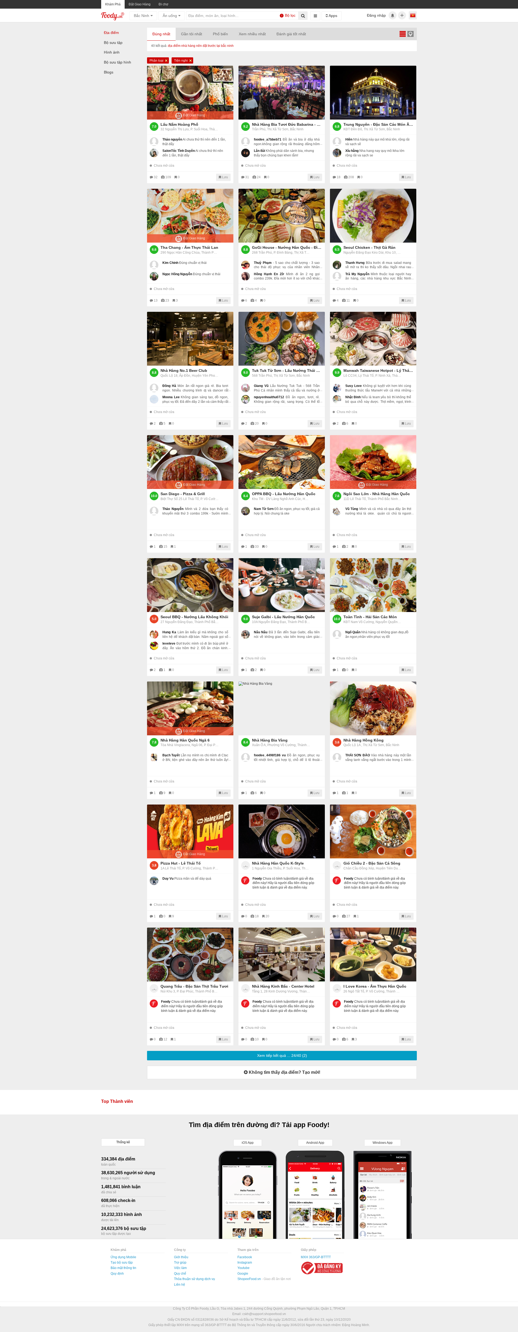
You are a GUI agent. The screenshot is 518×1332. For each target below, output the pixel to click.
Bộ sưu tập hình (117, 62)
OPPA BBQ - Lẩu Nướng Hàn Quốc (283, 494)
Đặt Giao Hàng (140, 4)
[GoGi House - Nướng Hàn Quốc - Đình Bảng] (281, 216)
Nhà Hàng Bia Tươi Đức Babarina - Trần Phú (287, 124)
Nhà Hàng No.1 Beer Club (184, 370)
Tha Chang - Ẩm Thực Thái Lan (189, 247)
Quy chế (180, 1273)
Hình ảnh (112, 52)
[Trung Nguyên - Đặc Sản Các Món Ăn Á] (373, 93)
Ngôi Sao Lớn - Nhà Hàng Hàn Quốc (376, 494)
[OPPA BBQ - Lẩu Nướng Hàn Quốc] (281, 462)
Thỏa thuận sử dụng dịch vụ (194, 1279)
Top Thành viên (117, 1101)
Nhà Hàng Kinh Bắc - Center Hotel (283, 986)
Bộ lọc (288, 15)
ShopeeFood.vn (249, 1279)
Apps (332, 15)
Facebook (244, 1257)
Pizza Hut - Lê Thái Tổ (181, 863)
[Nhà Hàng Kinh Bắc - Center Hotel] (281, 954)
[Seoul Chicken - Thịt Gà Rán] (373, 216)
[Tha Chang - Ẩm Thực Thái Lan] (190, 216)
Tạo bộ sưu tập (122, 1262)
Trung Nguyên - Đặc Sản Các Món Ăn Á (378, 124)
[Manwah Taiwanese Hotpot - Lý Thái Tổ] (373, 339)
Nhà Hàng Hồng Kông (363, 740)
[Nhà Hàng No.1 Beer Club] (190, 339)
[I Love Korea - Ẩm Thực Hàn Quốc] (373, 954)
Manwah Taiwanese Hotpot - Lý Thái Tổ (378, 370)
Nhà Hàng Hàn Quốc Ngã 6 (185, 740)
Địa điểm (111, 32)
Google (242, 1273)
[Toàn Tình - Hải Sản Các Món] (373, 585)
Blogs (108, 72)
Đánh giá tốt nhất (291, 34)
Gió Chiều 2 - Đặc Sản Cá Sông (371, 863)
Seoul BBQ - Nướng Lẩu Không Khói (194, 617)
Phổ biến (220, 34)
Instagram (244, 1262)
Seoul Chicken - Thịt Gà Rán (369, 247)
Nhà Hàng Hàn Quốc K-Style (278, 863)
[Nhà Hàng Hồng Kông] (373, 708)
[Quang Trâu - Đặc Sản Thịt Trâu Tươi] (190, 954)
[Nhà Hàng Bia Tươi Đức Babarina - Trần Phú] (281, 93)
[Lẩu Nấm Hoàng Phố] (190, 93)
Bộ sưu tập (113, 42)
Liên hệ (179, 1284)
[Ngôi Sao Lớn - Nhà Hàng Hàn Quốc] (373, 462)
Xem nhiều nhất (252, 34)
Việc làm (180, 1268)
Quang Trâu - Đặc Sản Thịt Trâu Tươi (194, 986)
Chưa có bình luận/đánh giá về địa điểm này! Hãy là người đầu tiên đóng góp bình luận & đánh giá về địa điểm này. (283, 883)
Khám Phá (113, 4)
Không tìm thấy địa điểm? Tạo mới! (284, 1072)
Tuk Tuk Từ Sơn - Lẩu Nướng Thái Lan (287, 370)
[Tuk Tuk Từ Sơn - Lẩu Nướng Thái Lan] (281, 339)
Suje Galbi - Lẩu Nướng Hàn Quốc (283, 617)
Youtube (243, 1268)
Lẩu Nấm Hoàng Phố (179, 124)
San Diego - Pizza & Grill (183, 494)
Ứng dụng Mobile (123, 1257)
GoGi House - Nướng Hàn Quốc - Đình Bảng (287, 247)
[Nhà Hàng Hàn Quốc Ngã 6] (190, 708)
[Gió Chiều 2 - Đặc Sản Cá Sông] (373, 831)
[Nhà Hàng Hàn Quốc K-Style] (281, 831)
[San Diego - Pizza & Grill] (190, 462)
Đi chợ (163, 4)
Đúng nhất (161, 34)
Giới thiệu (181, 1257)
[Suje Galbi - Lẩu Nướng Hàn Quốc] (281, 585)
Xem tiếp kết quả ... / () (282, 1055)
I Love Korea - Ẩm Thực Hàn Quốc (374, 986)
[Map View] (410, 34)
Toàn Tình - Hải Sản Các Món (370, 617)
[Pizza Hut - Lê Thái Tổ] (190, 831)
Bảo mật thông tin (123, 1268)
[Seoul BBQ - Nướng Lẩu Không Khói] (190, 585)
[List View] (402, 34)
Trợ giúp (180, 1262)
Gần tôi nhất (191, 34)
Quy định (117, 1273)
